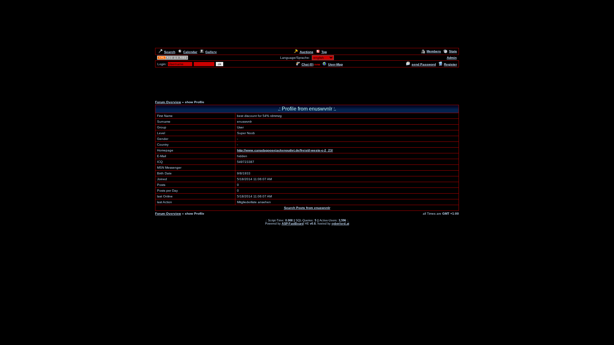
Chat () (307, 64)
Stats (453, 51)
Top (324, 52)
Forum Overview (168, 102)
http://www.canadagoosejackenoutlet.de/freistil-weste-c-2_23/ (285, 150)
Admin (452, 57)
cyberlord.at (340, 223)
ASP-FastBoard (293, 223)
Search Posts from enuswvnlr (307, 208)
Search (169, 52)
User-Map (335, 64)
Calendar (190, 52)
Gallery (211, 52)
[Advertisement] (307, 82)
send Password (424, 64)
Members (434, 51)
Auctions (306, 52)
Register (450, 64)
